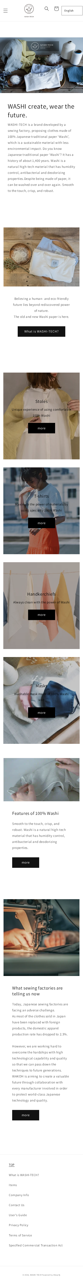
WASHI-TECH (35, 1275)
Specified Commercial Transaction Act (36, 1245)
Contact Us (17, 1205)
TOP (12, 1165)
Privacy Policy (18, 1225)
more (42, 428)
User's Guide (18, 1215)
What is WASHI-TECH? (41, 331)
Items (13, 1185)
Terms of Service (20, 1235)
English (69, 10)
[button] (5, 11)
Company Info (19, 1195)
